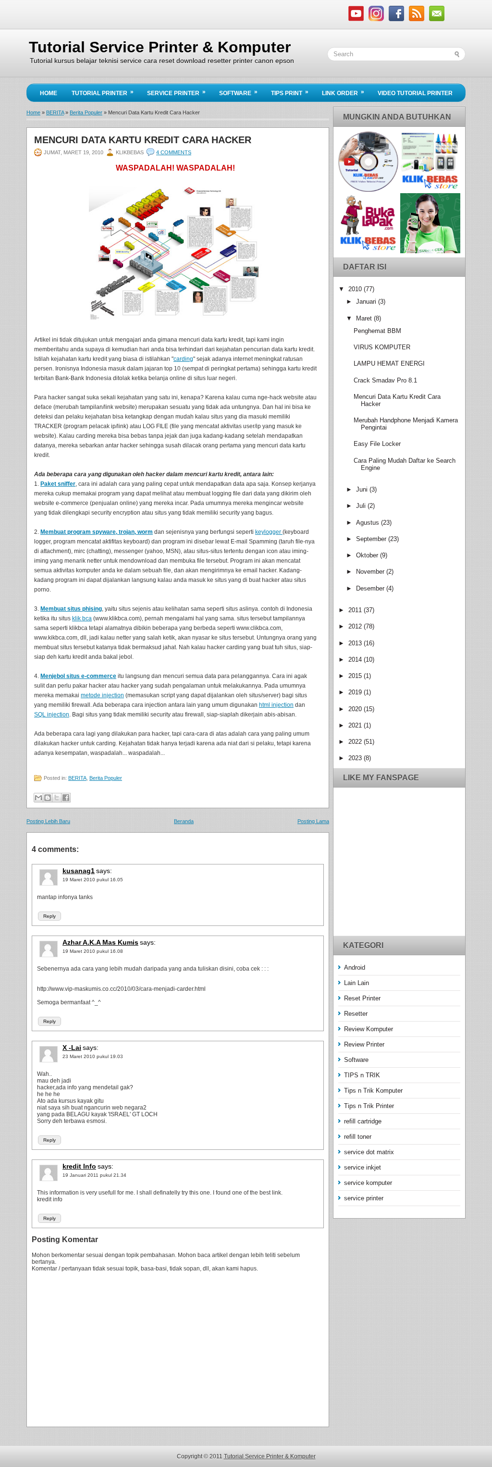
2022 (356, 741)
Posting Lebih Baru (48, 821)
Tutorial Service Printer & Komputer (160, 47)
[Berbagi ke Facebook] (66, 797)
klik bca (82, 618)
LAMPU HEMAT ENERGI (389, 363)
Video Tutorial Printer (415, 93)
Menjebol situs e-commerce (78, 676)
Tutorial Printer (103, 92)
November (371, 571)
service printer (363, 1198)
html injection (276, 705)
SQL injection (51, 714)
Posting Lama (313, 821)
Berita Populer (86, 112)
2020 (356, 709)
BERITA (55, 112)
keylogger (269, 532)
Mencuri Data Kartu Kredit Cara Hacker (142, 140)
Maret (365, 318)
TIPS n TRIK (362, 1075)
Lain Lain (356, 982)
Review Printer (364, 1044)
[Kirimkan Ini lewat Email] (38, 797)
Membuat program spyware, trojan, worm (96, 532)
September (372, 538)
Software (238, 92)
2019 (356, 692)
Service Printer (176, 92)
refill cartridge (362, 1121)
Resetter (356, 1013)
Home (48, 93)
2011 (356, 610)
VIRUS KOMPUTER (382, 347)
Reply (49, 916)
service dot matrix (369, 1152)
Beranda (184, 821)
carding (183, 359)
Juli (362, 505)
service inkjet (362, 1167)
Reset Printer (362, 998)
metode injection (102, 695)
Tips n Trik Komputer (373, 1090)
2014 (356, 659)
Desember (371, 588)
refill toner (357, 1136)
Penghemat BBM (377, 330)
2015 (356, 675)
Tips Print (289, 92)
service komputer (368, 1182)
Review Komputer (368, 1029)
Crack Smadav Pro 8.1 (385, 380)
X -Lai (71, 1047)
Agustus (368, 522)
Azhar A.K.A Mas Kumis (100, 942)
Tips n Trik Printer (369, 1105)
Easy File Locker (377, 443)
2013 (356, 643)
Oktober (368, 555)
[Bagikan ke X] (57, 797)
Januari (367, 301)
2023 (356, 758)
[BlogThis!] (47, 797)
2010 (356, 289)
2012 (356, 626)
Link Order (343, 92)
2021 (356, 725)
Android (354, 967)
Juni (362, 489)
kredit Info (79, 1166)
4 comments (173, 152)
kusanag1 (78, 871)
